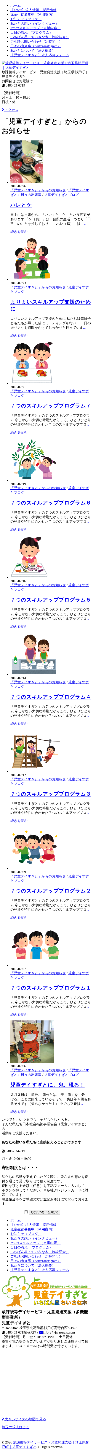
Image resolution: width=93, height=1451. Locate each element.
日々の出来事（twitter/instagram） (35, 46)
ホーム (15, 5)
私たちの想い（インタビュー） (34, 23)
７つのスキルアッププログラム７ (50, 405)
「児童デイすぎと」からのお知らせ (38, 190)
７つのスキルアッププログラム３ (50, 794)
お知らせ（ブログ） (26, 19)
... (85, 223)
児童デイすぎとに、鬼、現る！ (47, 1085)
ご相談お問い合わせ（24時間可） (36, 41)
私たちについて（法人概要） (32, 50)
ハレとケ (21, 205)
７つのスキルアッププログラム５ (50, 600)
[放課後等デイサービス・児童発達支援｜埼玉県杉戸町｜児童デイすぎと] (46, 67)
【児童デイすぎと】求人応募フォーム (39, 55)
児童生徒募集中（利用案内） (32, 14)
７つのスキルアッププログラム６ (50, 502)
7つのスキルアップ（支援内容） (35, 28)
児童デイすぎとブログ (61, 194)
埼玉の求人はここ (15, 1427)
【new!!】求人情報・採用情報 (33, 10)
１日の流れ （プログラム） (31, 32)
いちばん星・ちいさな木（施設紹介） (39, 37)
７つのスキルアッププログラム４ (50, 697)
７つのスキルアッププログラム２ (50, 891)
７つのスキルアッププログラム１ (50, 988)
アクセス (11, 110)
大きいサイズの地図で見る (25, 1419)
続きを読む (19, 231)
